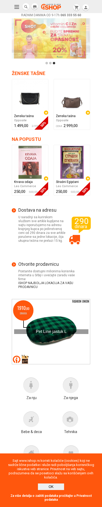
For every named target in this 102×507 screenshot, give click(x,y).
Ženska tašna (24, 116)
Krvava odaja (23, 182)
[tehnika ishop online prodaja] (70, 420)
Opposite (20, 120)
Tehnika (70, 432)
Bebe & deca (31, 432)
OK (51, 487)
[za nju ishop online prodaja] (31, 386)
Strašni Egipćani (67, 182)
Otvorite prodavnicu (38, 264)
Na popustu (26, 139)
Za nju (31, 398)
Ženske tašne (28, 73)
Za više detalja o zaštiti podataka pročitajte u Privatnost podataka (51, 498)
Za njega (71, 398)
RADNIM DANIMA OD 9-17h (51, 15)
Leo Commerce (25, 186)
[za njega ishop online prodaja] (70, 386)
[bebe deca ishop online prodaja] (31, 420)
